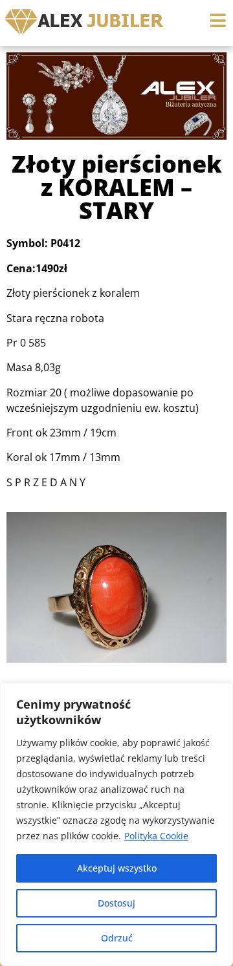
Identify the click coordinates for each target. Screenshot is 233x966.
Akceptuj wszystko (117, 868)
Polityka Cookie (156, 836)
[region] (116, 824)
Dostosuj (116, 903)
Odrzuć (117, 938)
